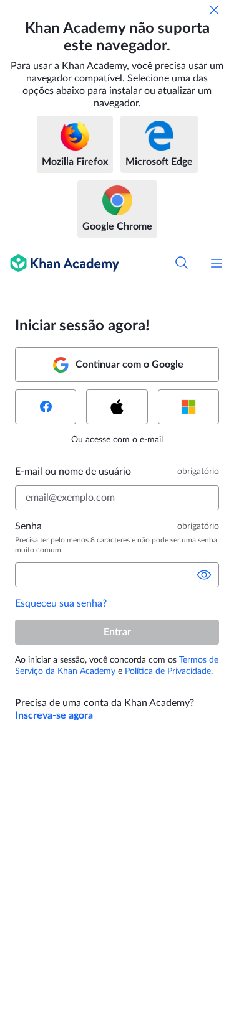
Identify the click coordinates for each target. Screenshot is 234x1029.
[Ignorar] (214, 10)
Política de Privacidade (168, 671)
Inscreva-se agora (54, 715)
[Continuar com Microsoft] (188, 406)
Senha (28, 526)
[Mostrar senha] (204, 575)
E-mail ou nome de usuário (73, 472)
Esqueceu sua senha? (61, 603)
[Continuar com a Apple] (116, 406)
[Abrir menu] (216, 263)
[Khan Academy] (59, 263)
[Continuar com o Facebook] (45, 406)
